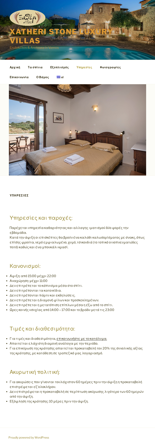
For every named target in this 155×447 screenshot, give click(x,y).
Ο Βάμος (42, 77)
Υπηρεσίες (84, 67)
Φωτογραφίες (110, 67)
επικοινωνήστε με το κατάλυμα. (82, 339)
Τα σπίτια (35, 67)
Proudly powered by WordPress (28, 437)
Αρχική (15, 67)
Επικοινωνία (19, 77)
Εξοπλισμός (59, 67)
